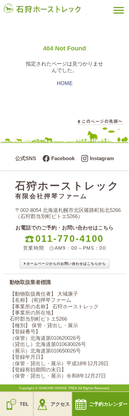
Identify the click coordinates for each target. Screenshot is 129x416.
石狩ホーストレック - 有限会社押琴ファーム (51, 12)
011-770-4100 (69, 239)
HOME (65, 83)
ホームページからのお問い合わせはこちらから (66, 263)
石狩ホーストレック (67, 190)
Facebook (63, 158)
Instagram (102, 158)
